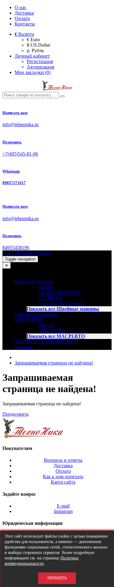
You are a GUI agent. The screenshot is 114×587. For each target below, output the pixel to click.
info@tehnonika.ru (20, 124)
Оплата (22, 18)
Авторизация (40, 66)
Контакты (25, 23)
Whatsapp (11, 171)
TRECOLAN (52, 330)
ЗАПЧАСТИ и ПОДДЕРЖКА (45, 341)
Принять (57, 578)
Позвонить (12, 142)
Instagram (63, 511)
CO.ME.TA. (51, 297)
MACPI (46, 325)
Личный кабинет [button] (32, 56)
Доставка (24, 12)
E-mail (63, 505)
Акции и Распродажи (61, 303)
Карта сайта (63, 482)
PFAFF (46, 287)
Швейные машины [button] (34, 281)
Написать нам (15, 112)
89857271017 (14, 182)
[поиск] (62, 96)
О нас (20, 7)
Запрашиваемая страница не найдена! (54, 362)
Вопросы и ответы (63, 460)
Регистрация (40, 61)
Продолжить (15, 414)
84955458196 (15, 247)
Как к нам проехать (63, 476)
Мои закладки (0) (32, 72)
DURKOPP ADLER (59, 292)
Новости (24, 347)
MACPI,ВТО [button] (28, 319)
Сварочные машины (36, 314)
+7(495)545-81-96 (20, 153)
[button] (24, 34)
